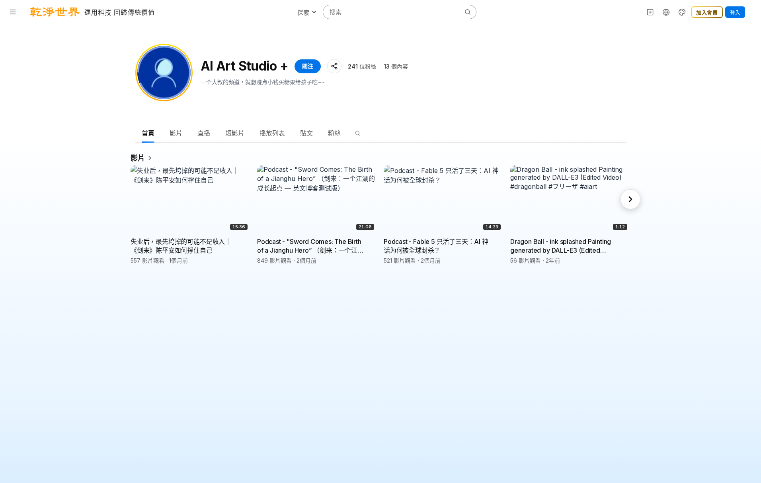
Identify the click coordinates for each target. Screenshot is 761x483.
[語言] (666, 12)
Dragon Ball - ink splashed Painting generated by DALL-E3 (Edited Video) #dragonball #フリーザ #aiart (563, 246)
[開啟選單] (13, 12)
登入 (735, 12)
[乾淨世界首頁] (55, 12)
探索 (303, 12)
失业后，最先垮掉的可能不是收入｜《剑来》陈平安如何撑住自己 (181, 246)
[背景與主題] (682, 12)
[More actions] (245, 241)
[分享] (334, 66)
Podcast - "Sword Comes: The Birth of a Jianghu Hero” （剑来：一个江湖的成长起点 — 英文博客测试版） (310, 246)
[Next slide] (630, 199)
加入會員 (707, 12)
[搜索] (357, 133)
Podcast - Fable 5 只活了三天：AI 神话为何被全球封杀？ (436, 246)
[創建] (650, 12)
